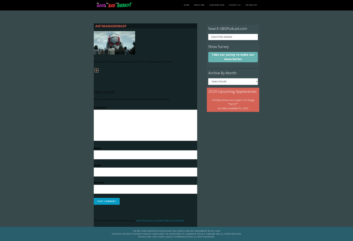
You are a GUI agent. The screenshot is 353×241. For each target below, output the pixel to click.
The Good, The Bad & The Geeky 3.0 (118, 5)
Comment (101, 108)
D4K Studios (159, 236)
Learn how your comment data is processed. (160, 220)
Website (99, 183)
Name (97, 148)
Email (97, 165)
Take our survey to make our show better (233, 57)
